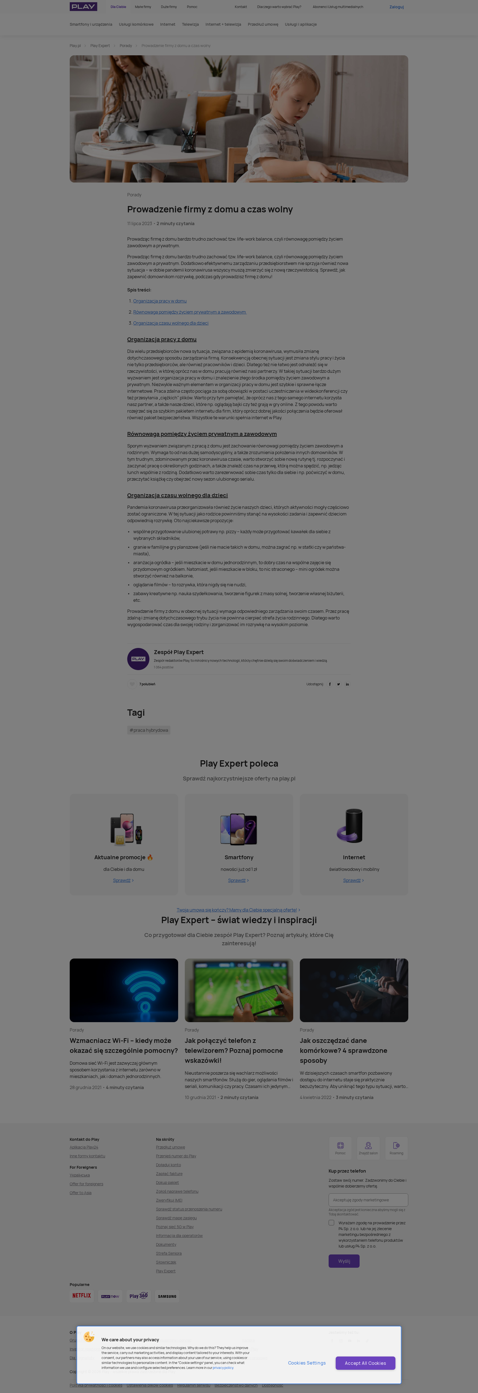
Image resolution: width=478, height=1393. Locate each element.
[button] (89, 1337)
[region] (239, 1355)
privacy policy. (223, 1367)
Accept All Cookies (365, 1363)
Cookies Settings (307, 1363)
